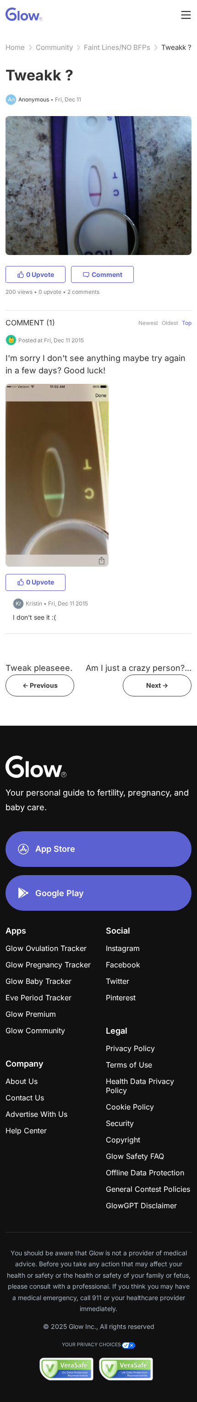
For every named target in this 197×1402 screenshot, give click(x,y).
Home (15, 47)
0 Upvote (40, 274)
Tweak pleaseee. (38, 668)
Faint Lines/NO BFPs (117, 47)
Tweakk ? (176, 47)
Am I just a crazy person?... (139, 668)
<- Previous (40, 685)
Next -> (157, 685)
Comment (107, 274)
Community (54, 47)
